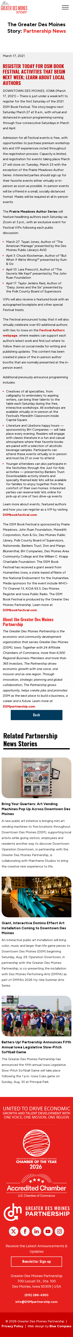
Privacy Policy (12, 1326)
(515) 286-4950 (36, 1295)
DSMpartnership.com (19, 706)
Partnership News (44, 31)
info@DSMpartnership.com (36, 1302)
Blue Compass (60, 1326)
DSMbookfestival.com (20, 515)
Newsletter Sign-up (36, 1261)
